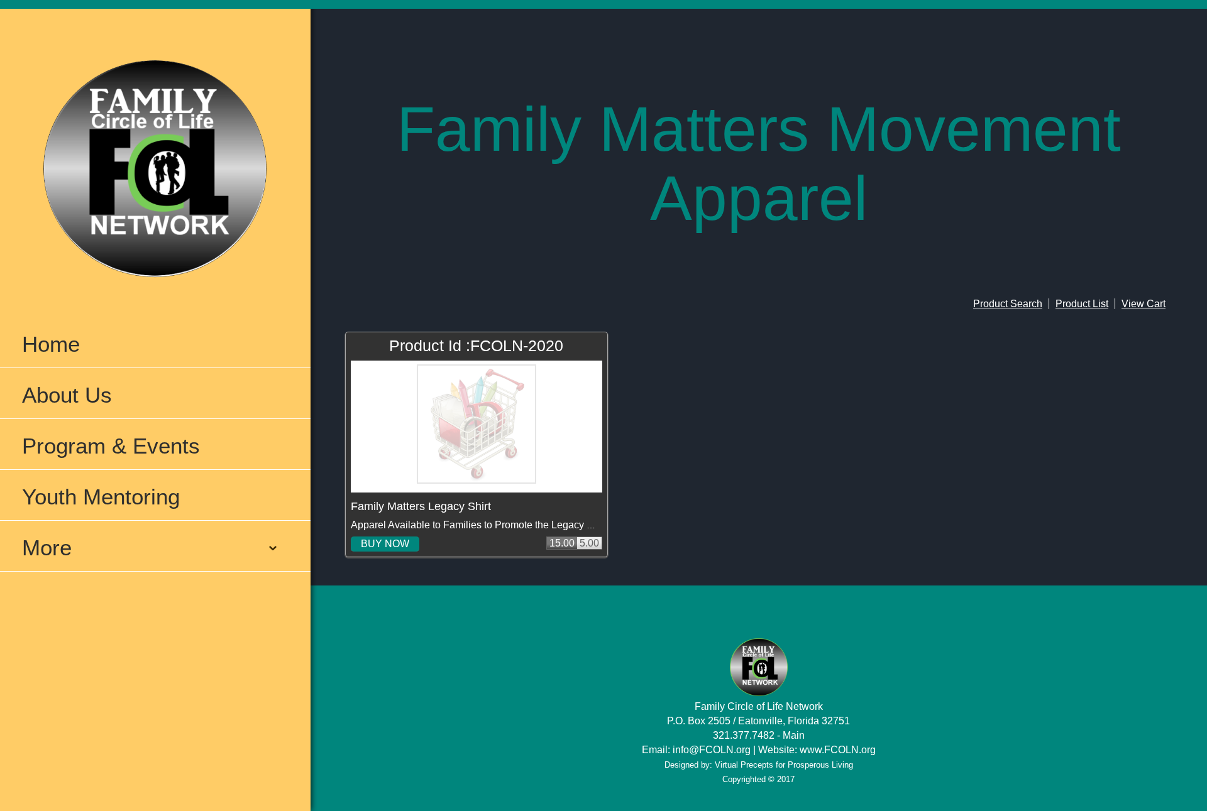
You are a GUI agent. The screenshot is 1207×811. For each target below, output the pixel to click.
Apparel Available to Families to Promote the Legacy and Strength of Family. (520, 525)
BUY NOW (385, 543)
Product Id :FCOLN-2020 (476, 345)
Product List (1081, 303)
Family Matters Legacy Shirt (421, 506)
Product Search (1007, 303)
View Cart (1144, 303)
